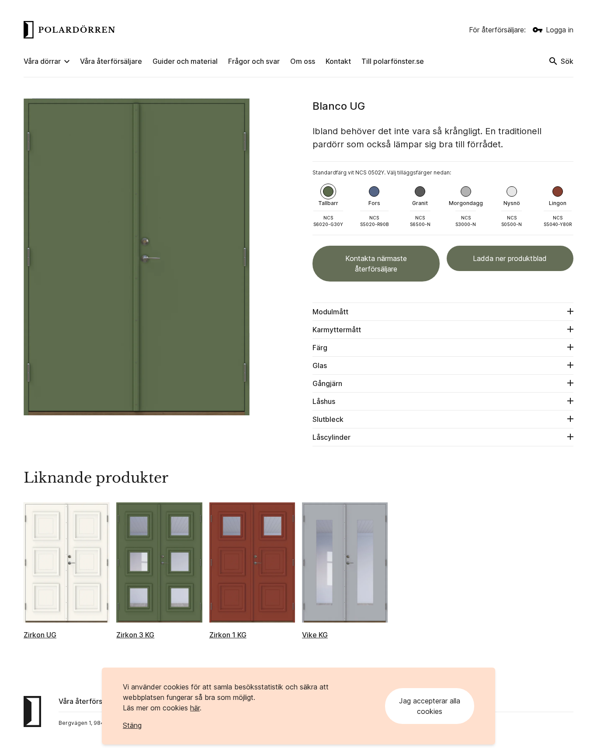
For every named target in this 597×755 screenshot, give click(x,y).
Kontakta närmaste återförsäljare (376, 263)
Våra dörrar (42, 61)
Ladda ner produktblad (510, 258)
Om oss (302, 61)
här (195, 707)
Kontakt (338, 61)
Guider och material (185, 61)
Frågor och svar (254, 61)
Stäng (132, 725)
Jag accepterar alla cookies (429, 706)
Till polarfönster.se (392, 61)
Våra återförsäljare (111, 61)
